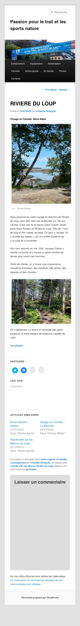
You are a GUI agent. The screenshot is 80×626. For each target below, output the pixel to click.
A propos (15, 78)
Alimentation (54, 63)
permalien (31, 469)
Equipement (36, 63)
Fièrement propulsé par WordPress (40, 597)
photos (19, 345)
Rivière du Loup (44, 466)
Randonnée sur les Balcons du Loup (21, 441)
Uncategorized (18, 462)
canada (14, 466)
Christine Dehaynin (46, 111)
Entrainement (18, 63)
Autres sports (31, 70)
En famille (49, 70)
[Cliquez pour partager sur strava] (41, 369)
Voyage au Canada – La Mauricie (52, 424)
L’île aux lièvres (27, 466)
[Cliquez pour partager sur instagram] (33, 369)
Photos (62, 70)
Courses (15, 70)
